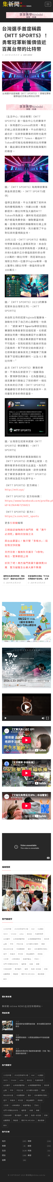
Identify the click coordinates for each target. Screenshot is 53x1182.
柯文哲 (20, 954)
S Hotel (13, 934)
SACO (5, 934)
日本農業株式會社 (40, 949)
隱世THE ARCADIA (28, 974)
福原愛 (23, 964)
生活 (17, 1021)
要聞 (4, 1160)
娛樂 (29, 1141)
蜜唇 (26, 969)
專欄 (4, 1145)
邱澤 (45, 969)
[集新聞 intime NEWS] (15, 4)
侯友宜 (29, 934)
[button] (26, 707)
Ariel (32, 929)
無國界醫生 (27, 959)
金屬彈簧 (6, 974)
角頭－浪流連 (36, 969)
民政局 (40, 954)
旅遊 (29, 1145)
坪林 (11, 944)
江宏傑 (5, 959)
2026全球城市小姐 (21, 929)
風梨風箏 (41, 974)
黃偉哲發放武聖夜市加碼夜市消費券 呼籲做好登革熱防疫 (26, 891)
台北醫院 (6, 939)
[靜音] (43, 718)
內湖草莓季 (39, 934)
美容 (29, 1155)
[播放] (5, 718)
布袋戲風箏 (20, 949)
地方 (4, 1141)
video (21, 934)
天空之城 (19, 944)
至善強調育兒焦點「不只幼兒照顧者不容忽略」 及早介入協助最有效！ (38, 579)
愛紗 (29, 949)
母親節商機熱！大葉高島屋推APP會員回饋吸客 (32, 1038)
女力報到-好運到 (32, 944)
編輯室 (29, 55)
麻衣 (5, 979)
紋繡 (31, 964)
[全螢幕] (47, 718)
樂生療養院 (30, 954)
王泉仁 (36, 959)
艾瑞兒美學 (7, 969)
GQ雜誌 (40, 929)
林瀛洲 (12, 954)
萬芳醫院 (18, 969)
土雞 (5, 944)
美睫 (37, 964)
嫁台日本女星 (8, 949)
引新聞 (14, 523)
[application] (26, 707)
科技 (29, 1150)
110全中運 (7, 929)
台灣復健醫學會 (19, 939)
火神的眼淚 (16, 959)
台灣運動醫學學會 (34, 939)
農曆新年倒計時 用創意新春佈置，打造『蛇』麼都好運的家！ (33, 1052)
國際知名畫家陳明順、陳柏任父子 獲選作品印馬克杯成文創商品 (14, 579)
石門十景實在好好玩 (10, 964)
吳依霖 (46, 939)
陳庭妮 (15, 974)
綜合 (4, 1155)
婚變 (43, 944)
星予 (5, 954)
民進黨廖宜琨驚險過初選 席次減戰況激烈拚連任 (33, 1025)
